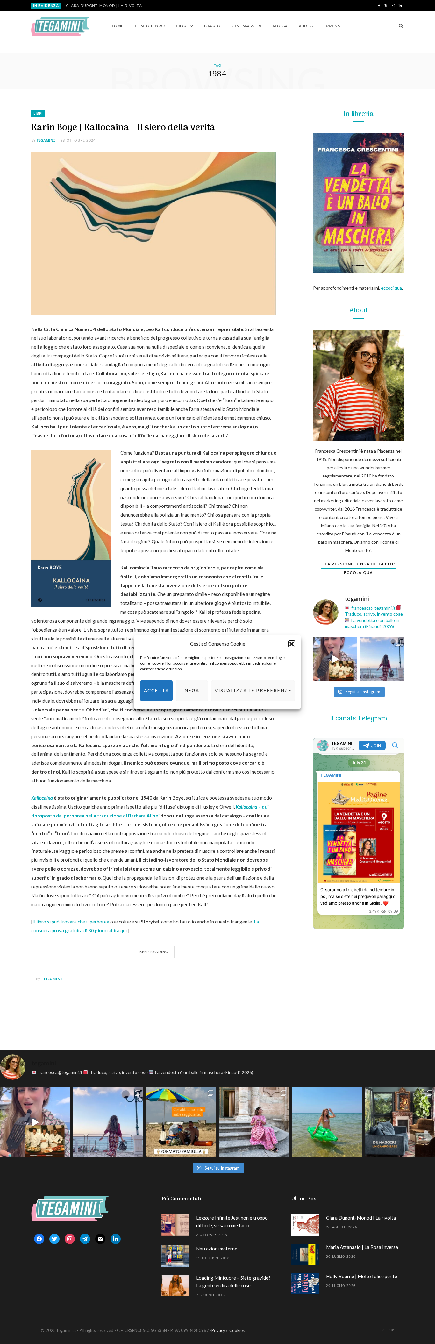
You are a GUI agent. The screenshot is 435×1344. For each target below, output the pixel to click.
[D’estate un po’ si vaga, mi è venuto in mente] (400, 1122)
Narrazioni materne (216, 1248)
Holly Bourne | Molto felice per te (361, 1276)
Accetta (156, 690)
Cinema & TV (247, 25)
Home (117, 25)
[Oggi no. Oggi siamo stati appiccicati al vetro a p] (382, 659)
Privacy (218, 1330)
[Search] (399, 25)
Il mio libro (150, 25)
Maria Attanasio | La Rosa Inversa (362, 1247)
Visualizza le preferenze (253, 690)
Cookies (237, 1330)
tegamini (46, 140)
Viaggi (306, 25)
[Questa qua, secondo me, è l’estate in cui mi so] (327, 1122)
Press (333, 25)
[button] (292, 644)
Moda (280, 25)
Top (389, 1329)
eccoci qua (391, 288)
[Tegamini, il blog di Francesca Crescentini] (60, 26)
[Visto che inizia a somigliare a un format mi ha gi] (181, 1122)
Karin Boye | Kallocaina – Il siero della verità (123, 127)
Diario (212, 25)
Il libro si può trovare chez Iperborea (70, 921)
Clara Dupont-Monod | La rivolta (104, 6)
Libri (182, 25)
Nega (191, 690)
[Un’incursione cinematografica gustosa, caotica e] (335, 659)
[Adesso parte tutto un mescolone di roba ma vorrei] (254, 1122)
